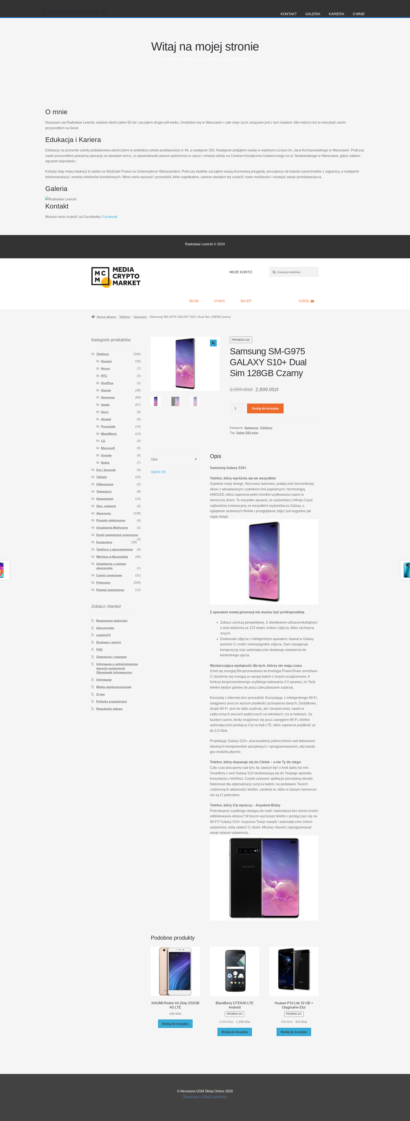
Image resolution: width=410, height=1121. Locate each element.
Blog (194, 301)
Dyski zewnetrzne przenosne (117, 535)
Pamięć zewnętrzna (110, 590)
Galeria (312, 14)
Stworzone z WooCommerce (204, 1096)
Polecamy (103, 582)
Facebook (109, 217)
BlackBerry (109, 433)
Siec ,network (106, 506)
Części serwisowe (109, 575)
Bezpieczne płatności (111, 620)
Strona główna (106, 316)
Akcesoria (103, 513)
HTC (104, 375)
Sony (104, 412)
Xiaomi (106, 390)
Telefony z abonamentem (114, 549)
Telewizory (104, 491)
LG (103, 440)
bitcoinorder (105, 628)
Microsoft (108, 448)
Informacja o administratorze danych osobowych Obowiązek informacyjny (117, 668)
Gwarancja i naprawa (111, 656)
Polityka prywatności (111, 701)
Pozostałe (108, 426)
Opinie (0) (158, 472)
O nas (219, 301)
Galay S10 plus (247, 432)
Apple (105, 404)
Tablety (101, 477)
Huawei (106, 361)
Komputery (104, 542)
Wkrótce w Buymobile (112, 556)
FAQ (99, 649)
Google (106, 455)
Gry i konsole (106, 470)
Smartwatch (104, 498)
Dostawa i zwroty (108, 642)
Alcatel (106, 419)
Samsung (140, 316)
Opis (154, 459)
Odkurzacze (104, 484)
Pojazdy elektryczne (110, 520)
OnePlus (107, 383)
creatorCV (103, 635)
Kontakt (289, 14)
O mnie (359, 14)
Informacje (104, 679)
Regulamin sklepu (109, 708)
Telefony (124, 316)
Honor (105, 368)
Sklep (246, 301)
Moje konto (241, 272)
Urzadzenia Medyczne (112, 527)
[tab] (175, 459)
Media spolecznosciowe (113, 687)
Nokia (105, 462)
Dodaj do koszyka (265, 408)
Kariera (336, 14)
